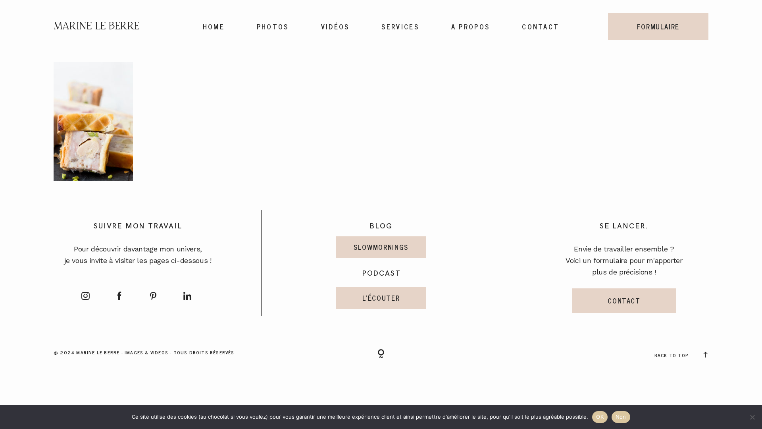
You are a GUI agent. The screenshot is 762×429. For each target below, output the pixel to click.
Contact (540, 26)
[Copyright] (381, 354)
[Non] (752, 417)
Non (621, 417)
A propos (470, 26)
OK (600, 417)
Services (400, 26)
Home (214, 26)
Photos (273, 26)
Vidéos (335, 26)
